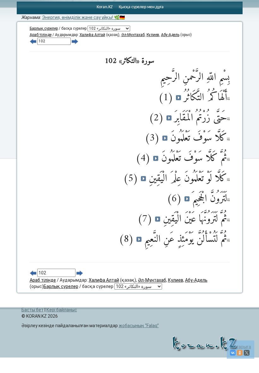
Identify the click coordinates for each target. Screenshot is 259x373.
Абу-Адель (170, 35)
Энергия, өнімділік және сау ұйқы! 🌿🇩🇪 (83, 17)
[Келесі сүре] (75, 41)
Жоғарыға (240, 346)
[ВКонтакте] (233, 353)
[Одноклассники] (240, 353)
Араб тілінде (40, 35)
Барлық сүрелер (44, 28)
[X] (247, 353)
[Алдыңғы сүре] (33, 41)
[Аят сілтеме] (228, 98)
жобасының (138, 325)
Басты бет (32, 309)
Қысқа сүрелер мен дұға (141, 7)
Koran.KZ (105, 7)
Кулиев (153, 35)
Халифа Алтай (92, 35)
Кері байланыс (61, 309)
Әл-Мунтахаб (133, 35)
